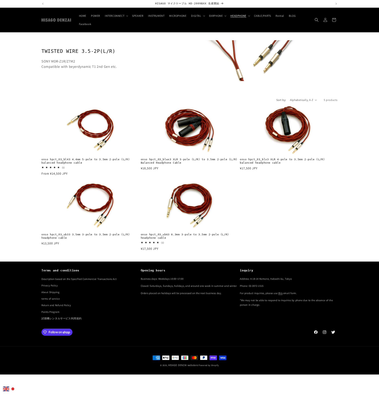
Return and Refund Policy (56, 305)
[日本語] (13, 388)
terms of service (50, 298)
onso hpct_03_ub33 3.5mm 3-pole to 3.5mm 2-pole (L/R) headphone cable (85, 236)
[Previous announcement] (42, 3)
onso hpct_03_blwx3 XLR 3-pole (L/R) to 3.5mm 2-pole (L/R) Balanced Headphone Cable (189, 161)
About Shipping (50, 292)
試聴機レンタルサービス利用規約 (61, 318)
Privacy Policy (49, 285)
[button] (116, 16)
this (280, 293)
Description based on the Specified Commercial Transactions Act (78, 279)
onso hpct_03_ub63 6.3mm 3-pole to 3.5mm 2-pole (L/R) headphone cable (185, 236)
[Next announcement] (336, 3)
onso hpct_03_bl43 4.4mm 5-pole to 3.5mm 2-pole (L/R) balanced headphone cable (85, 161)
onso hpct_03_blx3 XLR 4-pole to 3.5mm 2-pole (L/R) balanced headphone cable (282, 161)
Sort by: (281, 100)
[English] (6, 388)
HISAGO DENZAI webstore (183, 365)
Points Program (50, 312)
